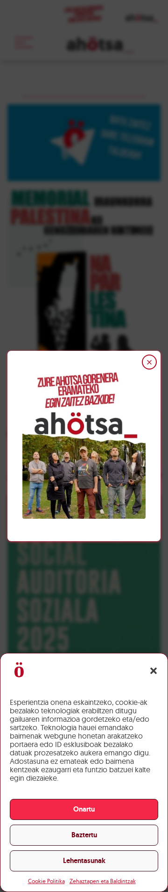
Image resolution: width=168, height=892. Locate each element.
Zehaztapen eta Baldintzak (103, 881)
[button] (153, 670)
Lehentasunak (84, 860)
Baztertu (84, 835)
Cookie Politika (46, 881)
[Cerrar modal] (149, 362)
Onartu (84, 809)
